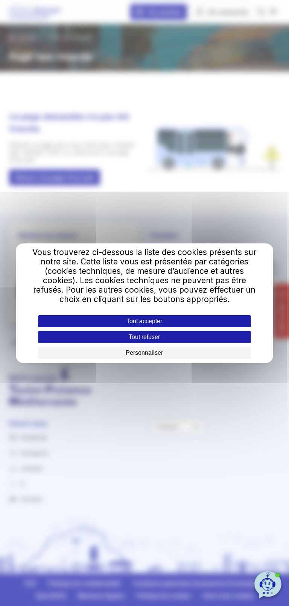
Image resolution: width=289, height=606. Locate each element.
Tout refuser (144, 337)
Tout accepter (144, 321)
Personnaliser (144, 353)
